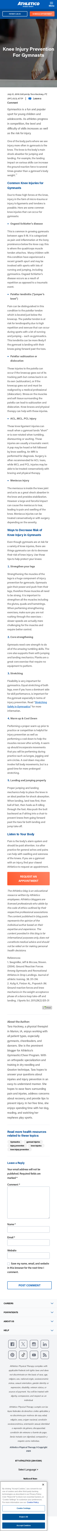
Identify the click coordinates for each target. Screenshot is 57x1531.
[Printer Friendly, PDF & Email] (47, 1007)
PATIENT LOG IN (15, 14)
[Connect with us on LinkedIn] (45, 1344)
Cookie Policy (33, 1502)
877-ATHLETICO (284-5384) (28, 1460)
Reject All (23, 1517)
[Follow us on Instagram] (34, 1344)
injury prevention (17, 1145)
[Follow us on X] (23, 1344)
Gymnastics (15, 1142)
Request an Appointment (28, 879)
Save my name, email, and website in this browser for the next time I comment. (28, 1268)
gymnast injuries (33, 1142)
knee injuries (36, 1145)
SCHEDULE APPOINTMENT (42, 14)
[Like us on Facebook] (12, 1344)
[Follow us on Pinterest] (12, 1355)
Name (11, 1224)
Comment (13, 1184)
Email (11, 1237)
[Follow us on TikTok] (23, 1355)
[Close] (43, 1484)
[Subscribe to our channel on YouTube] (34, 1355)
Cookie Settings (24, 1508)
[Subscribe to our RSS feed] (45, 1355)
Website (11, 1250)
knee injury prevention (19, 1149)
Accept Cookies (24, 1525)
